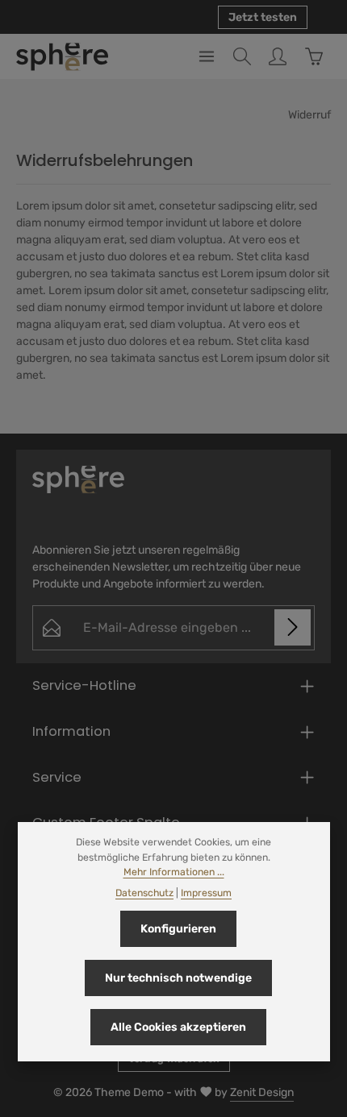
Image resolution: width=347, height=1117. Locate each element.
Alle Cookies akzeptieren (178, 1027)
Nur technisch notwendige (178, 978)
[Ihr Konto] (277, 56)
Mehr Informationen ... (173, 872)
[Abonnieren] (292, 627)
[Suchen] (242, 56)
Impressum (206, 893)
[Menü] (206, 56)
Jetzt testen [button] (262, 17)
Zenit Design (262, 1092)
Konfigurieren (178, 929)
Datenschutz (144, 893)
